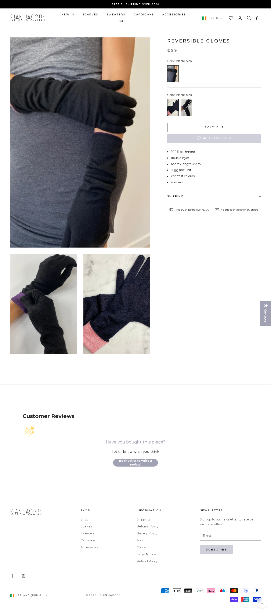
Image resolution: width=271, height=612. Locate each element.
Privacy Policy (147, 533)
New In (68, 14)
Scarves (90, 14)
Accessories (174, 14)
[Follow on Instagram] (23, 576)
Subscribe (216, 549)
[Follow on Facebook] (12, 576)
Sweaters (115, 14)
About (141, 540)
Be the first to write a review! (135, 462)
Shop (84, 519)
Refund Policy (147, 561)
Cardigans (144, 14)
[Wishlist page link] (231, 18)
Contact (143, 547)
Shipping (143, 519)
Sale (123, 21)
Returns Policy (147, 526)
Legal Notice (146, 554)
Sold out (214, 127)
